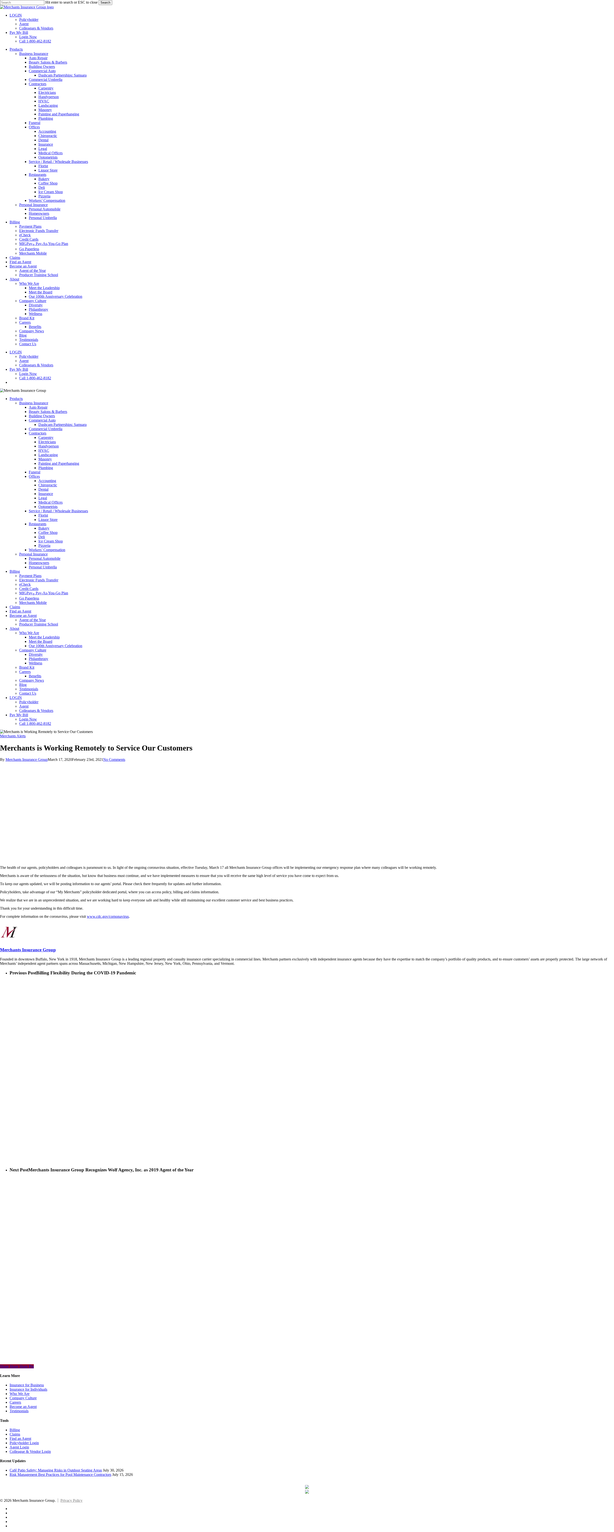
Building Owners (42, 416)
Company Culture (32, 650)
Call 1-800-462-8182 (35, 723)
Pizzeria (44, 545)
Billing (15, 571)
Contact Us (27, 693)
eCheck (25, 584)
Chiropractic (47, 485)
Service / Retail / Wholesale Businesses (58, 511)
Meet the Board (40, 641)
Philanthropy (38, 659)
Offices (34, 476)
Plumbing (45, 468)
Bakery (43, 528)
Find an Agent (20, 611)
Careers (25, 672)
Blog (23, 685)
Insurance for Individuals (28, 1389)
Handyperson (48, 446)
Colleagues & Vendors (36, 711)
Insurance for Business (27, 1385)
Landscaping (48, 455)
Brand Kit (26, 667)
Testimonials (28, 689)
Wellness (35, 663)
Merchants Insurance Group (27, 759)
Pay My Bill (19, 715)
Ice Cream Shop (50, 541)
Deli (41, 537)
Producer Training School (38, 624)
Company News (31, 680)
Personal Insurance (33, 554)
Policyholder (28, 702)
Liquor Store (48, 520)
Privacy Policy (71, 1500)
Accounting (47, 481)
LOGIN (16, 698)
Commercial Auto (42, 420)
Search (105, 2)
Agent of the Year (32, 620)
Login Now (28, 719)
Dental (43, 489)
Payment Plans (30, 576)
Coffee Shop (48, 533)
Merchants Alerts (13, 736)
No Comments (114, 759)
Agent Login (19, 1447)
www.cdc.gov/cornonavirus (108, 916)
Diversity (36, 654)
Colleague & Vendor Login (30, 1451)
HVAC (43, 450)
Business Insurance (33, 403)
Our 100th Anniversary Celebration (55, 646)
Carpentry (45, 437)
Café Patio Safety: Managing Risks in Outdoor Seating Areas (56, 1470)
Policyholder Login (24, 1443)
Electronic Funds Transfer (38, 580)
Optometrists (48, 507)
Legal (42, 498)
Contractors (37, 433)
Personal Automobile (44, 558)
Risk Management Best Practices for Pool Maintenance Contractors (60, 1474)
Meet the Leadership (44, 637)
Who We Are (29, 633)
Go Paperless (29, 598)
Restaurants (37, 524)
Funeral (34, 472)
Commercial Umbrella (45, 429)
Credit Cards (28, 589)
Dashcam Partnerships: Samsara (62, 425)
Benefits (35, 676)
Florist (43, 515)
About (14, 628)
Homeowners (39, 563)
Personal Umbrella (43, 567)
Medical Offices (50, 502)
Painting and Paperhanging (58, 463)
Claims (15, 607)
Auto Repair (38, 407)
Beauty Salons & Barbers (48, 412)
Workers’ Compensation (47, 550)
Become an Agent (23, 616)
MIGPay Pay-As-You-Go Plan (43, 593)
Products (16, 399)
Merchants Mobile (33, 603)
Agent (24, 706)
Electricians (47, 442)
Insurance (45, 494)
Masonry (45, 459)
